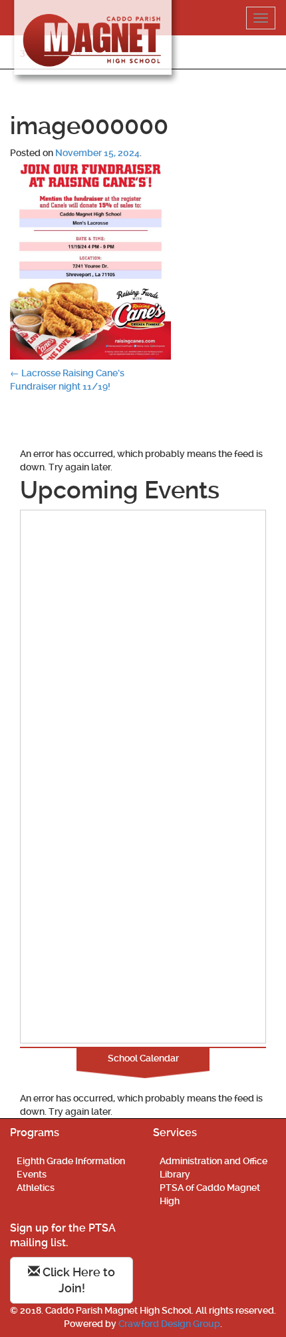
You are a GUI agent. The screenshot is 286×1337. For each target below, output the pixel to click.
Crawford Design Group (169, 1323)
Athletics (36, 1187)
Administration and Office (213, 1161)
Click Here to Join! (77, 1280)
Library (175, 1174)
